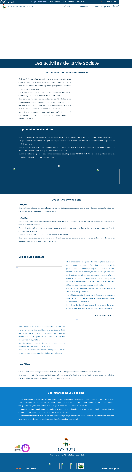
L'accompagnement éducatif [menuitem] (107, 6)
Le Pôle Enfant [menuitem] (53, 2)
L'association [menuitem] (81, 2)
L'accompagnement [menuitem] (84, 6)
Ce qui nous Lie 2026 (39, 2)
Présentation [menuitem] (68, 6)
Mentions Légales (110, 469)
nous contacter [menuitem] (112, 2)
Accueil (99, 2)
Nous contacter (33, 469)
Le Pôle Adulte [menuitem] (68, 2)
